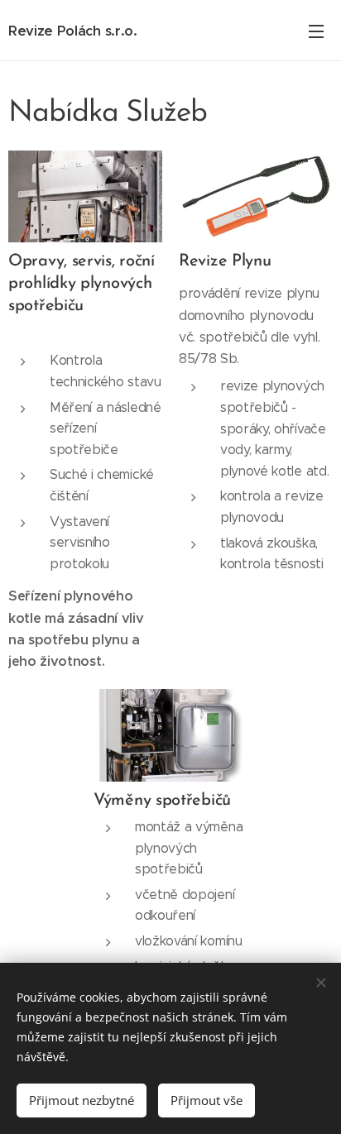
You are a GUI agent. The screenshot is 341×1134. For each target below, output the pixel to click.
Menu (316, 30)
